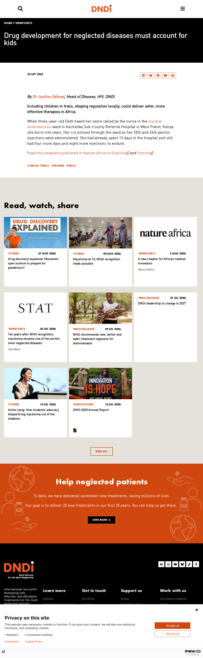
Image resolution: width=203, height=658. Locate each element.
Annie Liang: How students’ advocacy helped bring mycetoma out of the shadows (33, 414)
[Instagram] (168, 564)
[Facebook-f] (196, 564)
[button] (144, 75)
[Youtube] (175, 564)
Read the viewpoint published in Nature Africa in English (76, 153)
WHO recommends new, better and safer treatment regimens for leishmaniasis (97, 339)
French (143, 153)
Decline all (172, 633)
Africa (71, 165)
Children (57, 165)
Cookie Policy (33, 641)
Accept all (172, 625)
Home (8, 23)
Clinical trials (38, 165)
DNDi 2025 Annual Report (91, 410)
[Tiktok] (189, 564)
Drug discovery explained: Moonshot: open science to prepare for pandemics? (33, 264)
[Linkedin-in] (161, 564)
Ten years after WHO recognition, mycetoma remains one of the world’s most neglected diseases (34, 339)
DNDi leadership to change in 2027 (162, 303)
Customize (11, 641)
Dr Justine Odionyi (48, 97)
